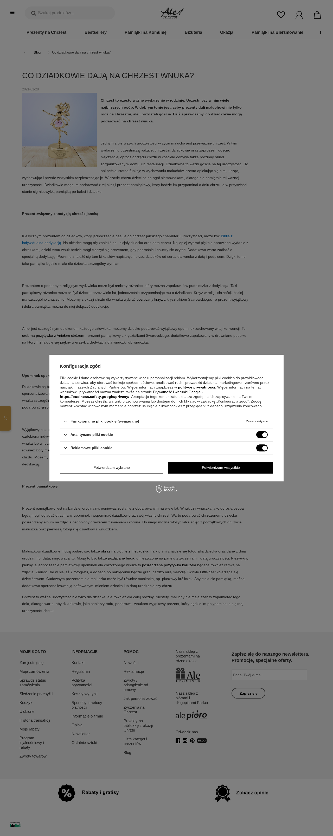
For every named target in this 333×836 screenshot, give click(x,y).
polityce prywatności (196, 387)
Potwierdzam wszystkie (221, 467)
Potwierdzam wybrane (111, 467)
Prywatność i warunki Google (177, 392)
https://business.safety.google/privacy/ (94, 396)
